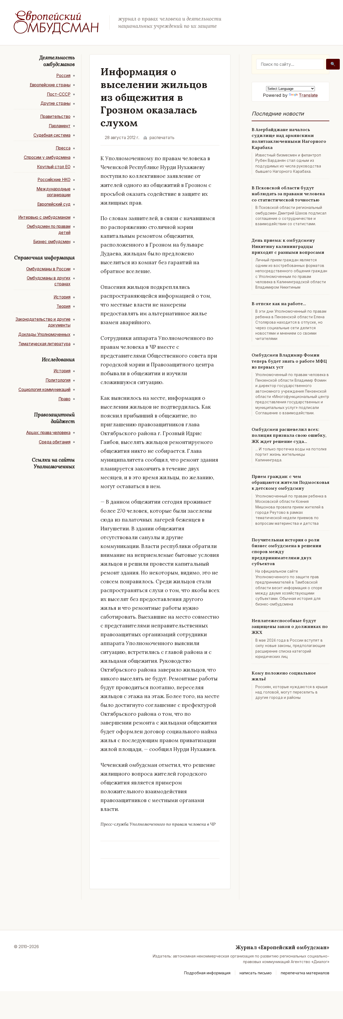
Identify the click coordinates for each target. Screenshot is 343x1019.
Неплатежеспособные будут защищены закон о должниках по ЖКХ (290, 626)
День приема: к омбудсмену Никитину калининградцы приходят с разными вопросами (288, 246)
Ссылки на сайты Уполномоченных (53, 463)
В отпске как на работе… (279, 303)
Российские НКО (54, 179)
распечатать (162, 137)
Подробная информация (207, 973)
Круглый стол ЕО (53, 166)
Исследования (58, 359)
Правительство (55, 116)
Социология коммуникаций (44, 389)
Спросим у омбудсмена (47, 157)
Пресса (63, 148)
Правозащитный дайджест (54, 417)
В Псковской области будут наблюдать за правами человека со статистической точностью (288, 193)
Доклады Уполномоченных (44, 334)
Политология (58, 380)
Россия (63, 75)
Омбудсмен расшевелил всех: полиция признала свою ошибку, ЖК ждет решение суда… (289, 435)
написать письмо (256, 973)
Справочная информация (44, 257)
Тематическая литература (44, 343)
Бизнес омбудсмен (51, 241)
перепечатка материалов (305, 973)
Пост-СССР (58, 94)
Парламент (59, 125)
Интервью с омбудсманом (44, 217)
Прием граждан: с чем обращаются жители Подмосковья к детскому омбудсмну (290, 482)
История (62, 297)
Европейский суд (53, 204)
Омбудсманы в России (48, 268)
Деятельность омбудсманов (57, 60)
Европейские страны (50, 84)
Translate (308, 95)
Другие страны (55, 103)
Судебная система (51, 135)
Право (64, 398)
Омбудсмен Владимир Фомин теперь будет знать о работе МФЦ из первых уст (289, 361)
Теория (63, 306)
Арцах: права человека (48, 432)
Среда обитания (54, 442)
